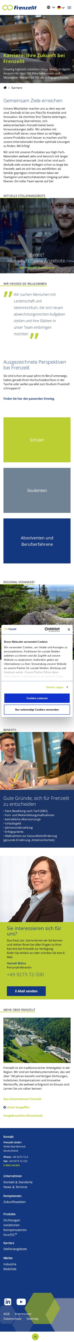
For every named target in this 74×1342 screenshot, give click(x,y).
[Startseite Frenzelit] (5, 88)
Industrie (9, 1264)
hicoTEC (10, 1235)
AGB (6, 1314)
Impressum (23, 1314)
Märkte (8, 1258)
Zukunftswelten (14, 1202)
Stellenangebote (15, 1249)
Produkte (9, 1214)
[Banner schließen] (69, 629)
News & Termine (15, 1187)
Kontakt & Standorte (18, 1182)
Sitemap (32, 1319)
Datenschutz (12, 1319)
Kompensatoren (15, 1230)
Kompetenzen (12, 1196)
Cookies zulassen (37, 698)
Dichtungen (11, 1220)
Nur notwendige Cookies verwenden (37, 709)
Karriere (8, 1243)
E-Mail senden (26, 991)
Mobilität (9, 1269)
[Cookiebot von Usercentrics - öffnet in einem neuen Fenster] (49, 629)
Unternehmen (12, 1176)
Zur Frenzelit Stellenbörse (37, 268)
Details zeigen (54, 687)
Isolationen (11, 1225)
